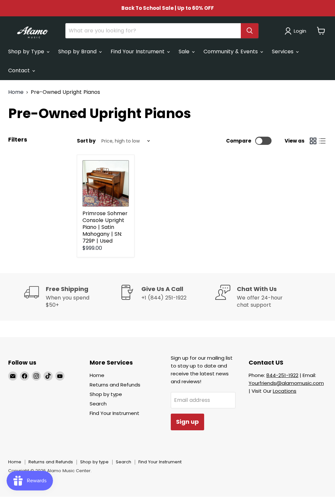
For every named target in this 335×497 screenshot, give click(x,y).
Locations (284, 390)
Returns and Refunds (115, 384)
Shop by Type (27, 51)
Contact (19, 70)
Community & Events (231, 51)
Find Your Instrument (138, 51)
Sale (185, 51)
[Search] (249, 30)
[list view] (322, 141)
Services (283, 51)
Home (16, 92)
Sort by (86, 141)
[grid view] (313, 141)
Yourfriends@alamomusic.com (286, 383)
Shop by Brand (78, 51)
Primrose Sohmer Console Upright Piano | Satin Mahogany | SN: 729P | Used (105, 227)
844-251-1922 (282, 375)
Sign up (187, 422)
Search (98, 403)
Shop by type (106, 394)
